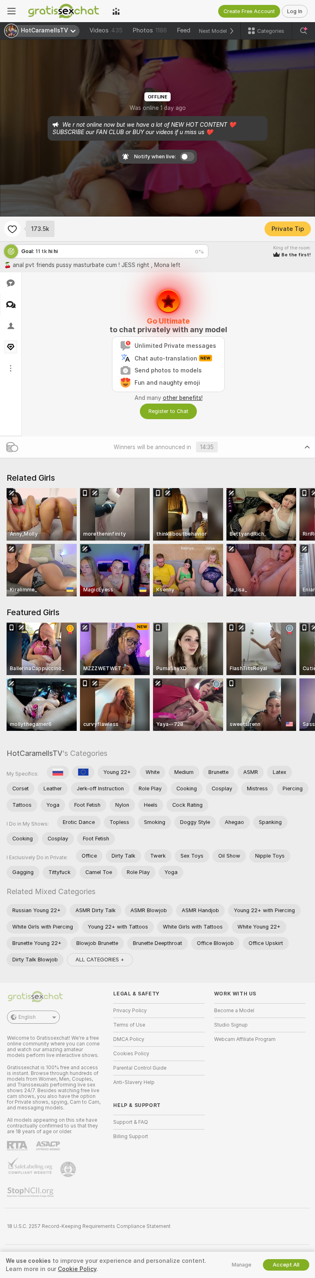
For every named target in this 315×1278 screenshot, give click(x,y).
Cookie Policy (77, 1269)
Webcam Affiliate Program (245, 1039)
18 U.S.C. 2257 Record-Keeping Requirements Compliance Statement (89, 1226)
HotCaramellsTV (34, 753)
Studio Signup (231, 1025)
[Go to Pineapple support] (69, 1169)
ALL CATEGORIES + (99, 959)
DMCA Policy (128, 1039)
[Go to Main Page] (64, 11)
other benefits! (183, 398)
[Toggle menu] (11, 11)
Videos (106, 30)
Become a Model (234, 1010)
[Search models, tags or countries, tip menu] (303, 30)
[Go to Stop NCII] (31, 1192)
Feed (183, 30)
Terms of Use (129, 1025)
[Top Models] (116, 11)
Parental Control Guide (140, 1068)
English (27, 1017)
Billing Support (130, 1136)
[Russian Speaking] (58, 772)
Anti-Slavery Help (134, 1082)
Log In (294, 11)
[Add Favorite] (12, 229)
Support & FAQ (130, 1122)
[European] (83, 772)
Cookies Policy (131, 1054)
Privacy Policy (130, 1010)
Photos (149, 30)
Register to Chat (168, 411)
